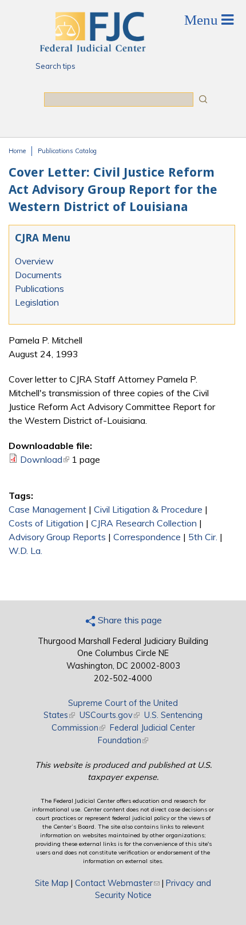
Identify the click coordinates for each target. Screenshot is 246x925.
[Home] (92, 48)
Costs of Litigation (46, 523)
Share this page (129, 620)
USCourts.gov (110, 715)
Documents (38, 274)
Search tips (55, 66)
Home (17, 151)
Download (44, 459)
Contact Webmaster (117, 883)
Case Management (47, 509)
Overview (34, 261)
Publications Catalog (67, 151)
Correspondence (147, 536)
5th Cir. (202, 536)
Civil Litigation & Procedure (148, 509)
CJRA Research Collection (144, 523)
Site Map (52, 883)
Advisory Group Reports (57, 536)
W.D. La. (25, 550)
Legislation (37, 302)
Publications (39, 288)
